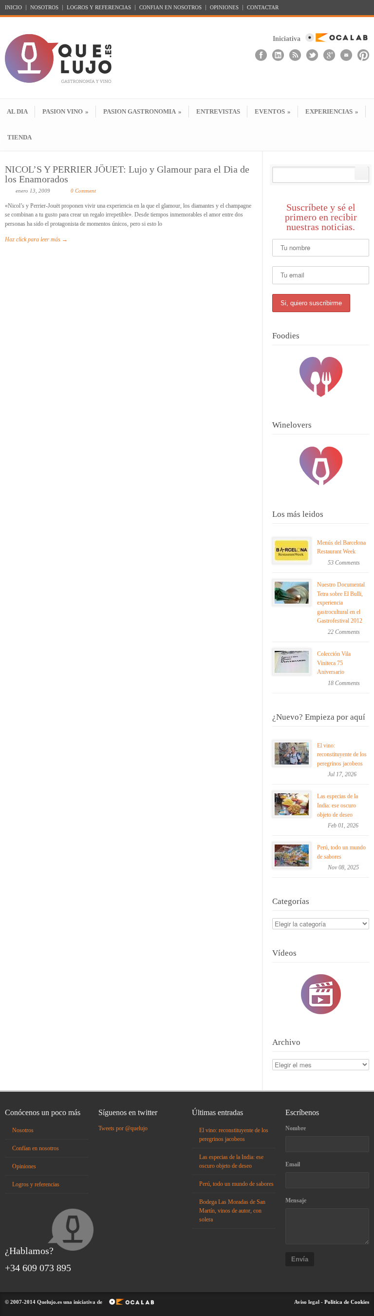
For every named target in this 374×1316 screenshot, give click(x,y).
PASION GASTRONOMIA (142, 111)
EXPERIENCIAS (331, 111)
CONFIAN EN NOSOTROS (170, 7)
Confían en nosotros (35, 1148)
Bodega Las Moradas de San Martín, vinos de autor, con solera (232, 1210)
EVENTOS (273, 111)
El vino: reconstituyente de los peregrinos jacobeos (342, 754)
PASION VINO (65, 111)
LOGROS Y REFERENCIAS (99, 7)
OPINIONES (224, 7)
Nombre (295, 1128)
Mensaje (295, 1200)
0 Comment (83, 191)
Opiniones (24, 1166)
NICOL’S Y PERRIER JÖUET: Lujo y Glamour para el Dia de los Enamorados (127, 174)
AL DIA (17, 111)
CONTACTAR (263, 7)
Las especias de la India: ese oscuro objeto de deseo (337, 805)
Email (292, 1164)
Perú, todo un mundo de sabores (236, 1183)
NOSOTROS (44, 7)
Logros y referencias (35, 1184)
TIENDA (19, 137)
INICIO (13, 7)
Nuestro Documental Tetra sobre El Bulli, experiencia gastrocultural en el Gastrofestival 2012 (341, 602)
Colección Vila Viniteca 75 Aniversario (334, 662)
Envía (299, 1259)
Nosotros (23, 1130)
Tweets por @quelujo (123, 1128)
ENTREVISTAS (218, 111)
